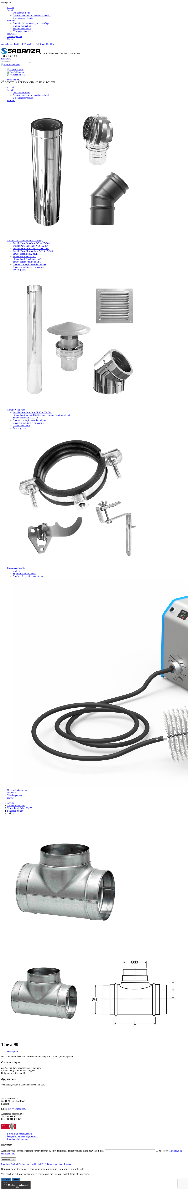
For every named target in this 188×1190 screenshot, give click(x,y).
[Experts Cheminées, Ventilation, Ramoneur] (20, 53)
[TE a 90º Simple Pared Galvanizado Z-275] (45, 1037)
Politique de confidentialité (30, 1164)
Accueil (10, 7)
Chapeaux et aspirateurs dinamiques (29, 264)
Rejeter (16, 1179)
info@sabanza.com (17, 1108)
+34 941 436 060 (12, 79)
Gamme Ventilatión (22, 26)
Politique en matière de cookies (59, 1164)
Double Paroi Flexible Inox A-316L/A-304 (33, 251)
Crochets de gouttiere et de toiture (28, 576)
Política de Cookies (45, 44)
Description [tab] (12, 1051)
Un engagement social (23, 18)
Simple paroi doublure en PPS (27, 261)
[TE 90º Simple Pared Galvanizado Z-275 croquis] (133, 1037)
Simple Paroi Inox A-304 (24, 256)
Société (10, 10)
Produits (11, 20)
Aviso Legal (6, 44)
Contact (10, 39)
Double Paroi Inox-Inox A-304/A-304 (30, 246)
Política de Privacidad (24, 44)
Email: (101, 1150)
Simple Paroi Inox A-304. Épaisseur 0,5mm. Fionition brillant (41, 415)
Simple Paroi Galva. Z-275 (25, 417)
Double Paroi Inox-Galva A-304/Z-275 (31, 248)
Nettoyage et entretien (23, 31)
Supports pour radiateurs (24, 573)
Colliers (16, 571)
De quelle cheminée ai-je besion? (22, 1136)
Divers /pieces (19, 269)
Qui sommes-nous (21, 12)
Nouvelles (11, 34)
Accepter (6, 1179)
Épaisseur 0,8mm (15, 811)
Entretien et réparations (17, 1139)
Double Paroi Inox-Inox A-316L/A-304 (31, 243)
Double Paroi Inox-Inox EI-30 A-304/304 (32, 412)
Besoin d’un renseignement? (20, 1133)
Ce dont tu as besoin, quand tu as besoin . (32, 15)
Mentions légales (9, 1164)
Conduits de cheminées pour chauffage (31, 23)
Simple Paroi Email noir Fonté (27, 259)
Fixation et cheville (22, 28)
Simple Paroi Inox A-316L (25, 254)
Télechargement (14, 36)
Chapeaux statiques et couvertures (28, 267)
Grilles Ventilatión (21, 425)
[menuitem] (15, 69)
